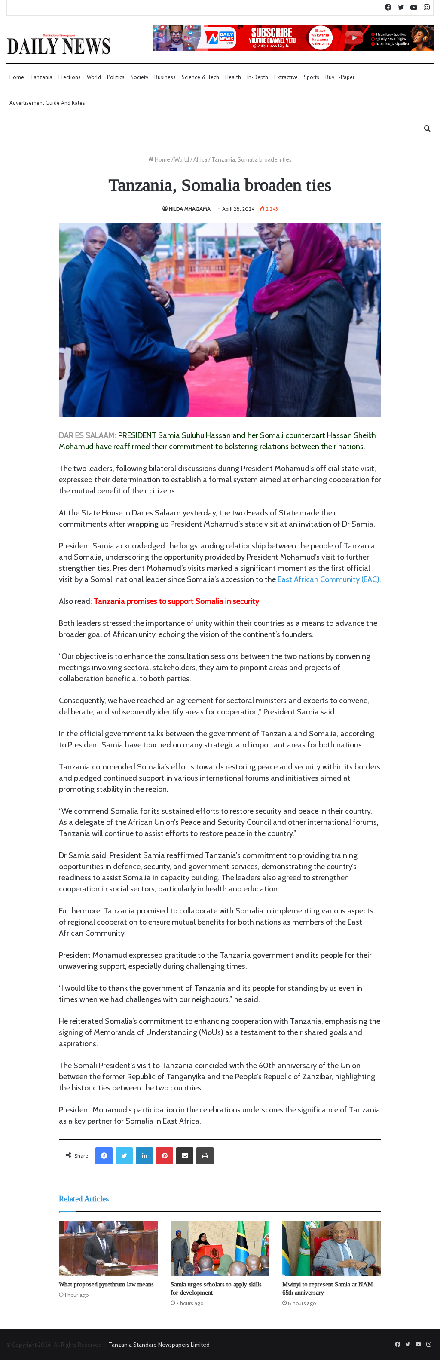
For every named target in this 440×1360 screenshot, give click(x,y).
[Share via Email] (184, 1155)
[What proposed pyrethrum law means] (108, 1249)
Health (233, 77)
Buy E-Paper (339, 77)
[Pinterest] (164, 1155)
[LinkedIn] (144, 1155)
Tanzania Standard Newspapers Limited (159, 1344)
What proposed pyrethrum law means (106, 1284)
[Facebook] (104, 1155)
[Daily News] (58, 44)
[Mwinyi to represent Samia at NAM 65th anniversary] (331, 1249)
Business (165, 77)
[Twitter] (124, 1155)
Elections (69, 77)
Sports (311, 77)
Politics (116, 77)
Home (16, 77)
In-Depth (257, 77)
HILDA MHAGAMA (190, 208)
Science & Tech (200, 77)
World (94, 77)
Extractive (286, 77)
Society (139, 77)
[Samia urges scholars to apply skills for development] (220, 1249)
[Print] (205, 1155)
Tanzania (41, 77)
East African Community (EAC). (329, 579)
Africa (200, 159)
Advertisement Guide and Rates (47, 103)
